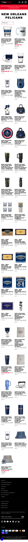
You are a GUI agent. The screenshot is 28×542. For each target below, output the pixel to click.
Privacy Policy (4, 505)
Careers (3, 488)
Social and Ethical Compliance (8, 492)
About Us (3, 480)
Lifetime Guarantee (5, 484)
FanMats (3, 496)
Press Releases (4, 490)
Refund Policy (4, 507)
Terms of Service (5, 501)
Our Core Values (5, 494)
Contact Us (3, 486)
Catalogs (3, 527)
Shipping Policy (4, 503)
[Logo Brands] (6, 2)
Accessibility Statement (6, 482)
